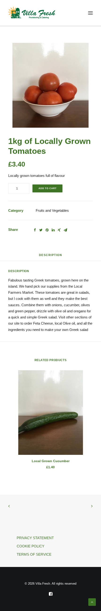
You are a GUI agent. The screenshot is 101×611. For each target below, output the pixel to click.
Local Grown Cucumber (51, 461)
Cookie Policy (30, 546)
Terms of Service (34, 554)
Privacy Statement (35, 538)
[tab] (51, 257)
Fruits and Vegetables (52, 210)
